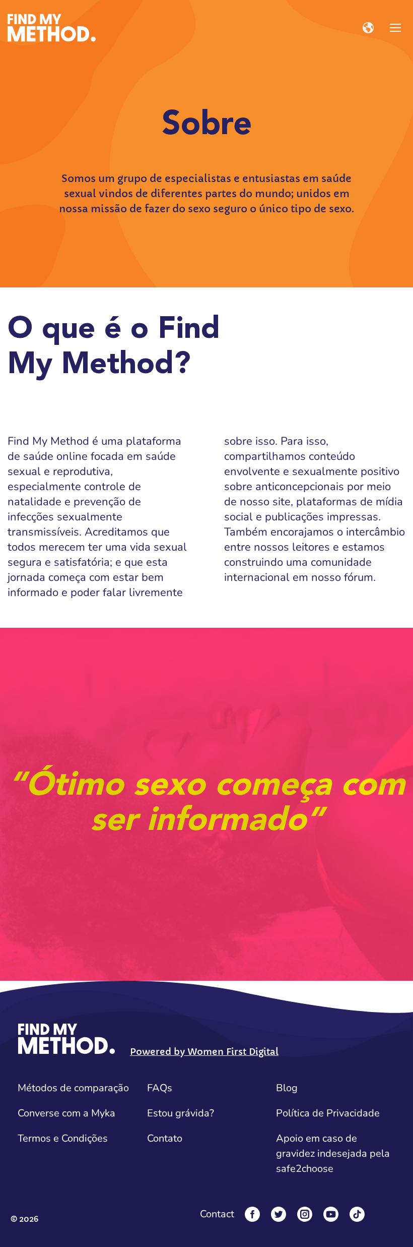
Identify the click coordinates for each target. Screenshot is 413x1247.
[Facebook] (252, 1214)
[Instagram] (304, 1214)
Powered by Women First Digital (204, 1051)
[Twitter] (278, 1214)
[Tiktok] (357, 1214)
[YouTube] (330, 1214)
